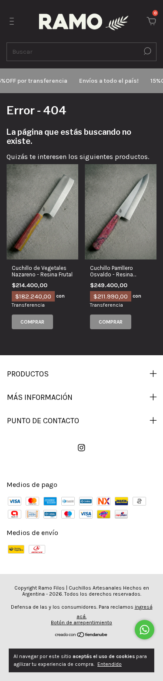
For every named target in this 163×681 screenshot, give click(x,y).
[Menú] (13, 21)
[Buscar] (146, 51)
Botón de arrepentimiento (81, 622)
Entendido (109, 664)
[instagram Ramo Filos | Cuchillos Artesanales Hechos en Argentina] (81, 448)
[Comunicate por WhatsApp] (144, 629)
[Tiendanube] (81, 635)
